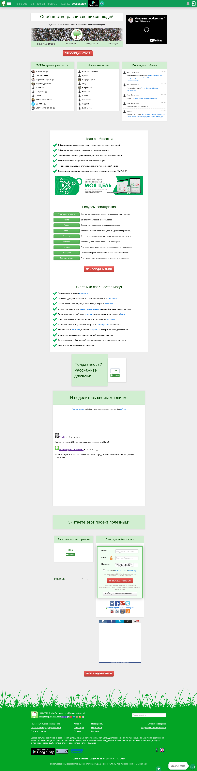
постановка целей (134, 738)
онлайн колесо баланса (85, 743)
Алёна (85, 96)
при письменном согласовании (131, 764)
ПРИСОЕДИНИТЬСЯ (78, 53)
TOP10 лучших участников (52, 65)
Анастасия (86, 100)
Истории (66, 231)
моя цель (102, 738)
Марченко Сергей (43, 79)
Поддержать (97, 724)
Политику (132, 570)
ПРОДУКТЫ (52, 4)
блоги (122, 314)
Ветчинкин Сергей (43, 100)
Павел (38, 96)
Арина (85, 75)
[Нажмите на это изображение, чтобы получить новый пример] (124, 565)
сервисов (109, 304)
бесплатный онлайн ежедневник (98, 740)
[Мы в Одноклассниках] (127, 613)
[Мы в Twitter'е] (127, 605)
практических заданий (90, 309)
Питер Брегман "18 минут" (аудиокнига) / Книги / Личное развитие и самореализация (144, 78)
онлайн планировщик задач (146, 740)
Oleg (84, 83)
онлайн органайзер (73, 740)
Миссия (77, 724)
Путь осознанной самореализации (145, 98)
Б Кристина (87, 88)
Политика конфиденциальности (46, 727)
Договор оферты (38, 731)
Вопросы (66, 236)
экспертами (103, 324)
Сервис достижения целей (62, 738)
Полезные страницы (66, 214)
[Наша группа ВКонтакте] (112, 605)
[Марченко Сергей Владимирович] (83, 717)
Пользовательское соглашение (45, 724)
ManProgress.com (59, 713)
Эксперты (66, 253)
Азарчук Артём (88, 79)
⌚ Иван (39, 104)
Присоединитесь (78, 409)
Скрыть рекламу (87, 579)
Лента (66, 220)
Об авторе (79, 727)
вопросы (111, 319)
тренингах (112, 298)
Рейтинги (66, 242)
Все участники (66, 258)
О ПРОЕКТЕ (21, 4)
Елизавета (86, 108)
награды (94, 330)
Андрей (85, 104)
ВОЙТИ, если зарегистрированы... (120, 594)
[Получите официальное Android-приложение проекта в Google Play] (93, 4)
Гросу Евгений (42, 75)
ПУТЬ (32, 4)
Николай (86, 92)
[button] (193, 767)
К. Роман (40, 88)
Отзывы (77, 731)
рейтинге (76, 330)
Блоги (66, 225)
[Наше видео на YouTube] (112, 613)
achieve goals (91, 738)
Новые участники (98, 65)
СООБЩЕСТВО (79, 4)
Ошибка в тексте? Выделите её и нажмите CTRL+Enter (99, 759)
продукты (83, 293)
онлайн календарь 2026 (42, 743)
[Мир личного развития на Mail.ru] (122, 613)
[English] (162, 751)
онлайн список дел (63, 743)
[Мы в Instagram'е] (120, 607)
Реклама (95, 731)
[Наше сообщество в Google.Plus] (122, 605)
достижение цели (116, 738)
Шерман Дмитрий (43, 83)
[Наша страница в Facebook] (117, 605)
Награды (66, 247)
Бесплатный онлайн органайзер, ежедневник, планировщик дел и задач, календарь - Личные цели (146, 117)
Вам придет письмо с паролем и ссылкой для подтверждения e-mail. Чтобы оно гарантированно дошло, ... (119, 587)
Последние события (144, 65)
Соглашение (120, 570)
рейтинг (123, 409)
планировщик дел (123, 740)
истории (88, 314)
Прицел (80, 738)
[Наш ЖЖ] (117, 613)
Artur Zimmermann (90, 71)
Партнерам (96, 727)
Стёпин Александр (44, 108)
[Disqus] (99, 468)
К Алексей (40, 71)
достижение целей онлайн (50, 740)
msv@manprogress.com (50, 717)
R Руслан (40, 92)
